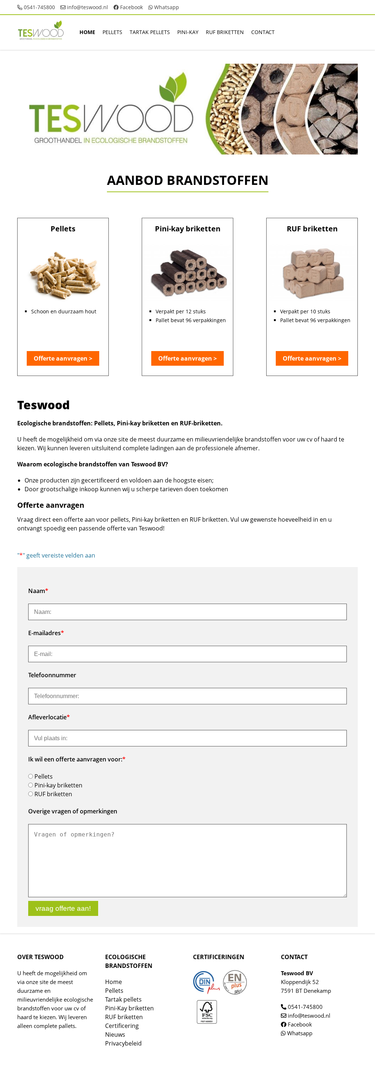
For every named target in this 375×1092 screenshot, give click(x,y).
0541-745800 (38, 7)
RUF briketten (225, 32)
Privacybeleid (123, 1043)
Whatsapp (166, 7)
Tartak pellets (150, 32)
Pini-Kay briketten (129, 1008)
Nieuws (115, 1034)
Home (87, 32)
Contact (263, 32)
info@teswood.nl (87, 7)
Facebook (131, 7)
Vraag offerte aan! (63, 908)
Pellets (112, 32)
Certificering (122, 1026)
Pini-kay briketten (58, 785)
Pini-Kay (187, 32)
